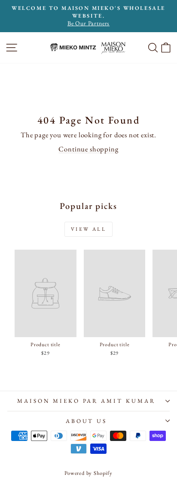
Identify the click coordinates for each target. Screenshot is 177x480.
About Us (86, 421)
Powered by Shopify (88, 473)
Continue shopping (88, 149)
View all (89, 229)
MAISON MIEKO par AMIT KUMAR (86, 401)
